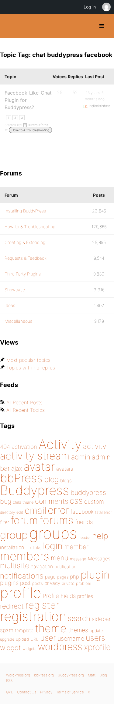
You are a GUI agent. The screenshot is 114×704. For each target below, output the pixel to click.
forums (57, 520)
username (70, 638)
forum (24, 520)
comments (51, 501)
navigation (42, 566)
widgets (29, 648)
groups (53, 533)
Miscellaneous (18, 321)
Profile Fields (59, 595)
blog (51, 479)
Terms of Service (70, 692)
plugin (95, 574)
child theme (23, 502)
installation (12, 547)
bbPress (21, 478)
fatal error (103, 512)
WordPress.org (18, 675)
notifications (21, 575)
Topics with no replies (30, 368)
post (25, 583)
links (37, 547)
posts (37, 583)
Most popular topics (28, 360)
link (28, 548)
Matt (91, 675)
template (24, 630)
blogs (65, 480)
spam (6, 630)
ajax (16, 468)
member (76, 547)
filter (4, 522)
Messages (99, 559)
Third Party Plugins (23, 273)
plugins (9, 582)
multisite (14, 565)
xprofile (97, 647)
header (84, 537)
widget (10, 648)
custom (94, 501)
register (42, 605)
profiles (85, 596)
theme (51, 628)
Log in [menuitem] (90, 6)
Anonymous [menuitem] (106, 7)
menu (59, 558)
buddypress (88, 492)
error (58, 510)
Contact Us (26, 692)
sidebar (101, 619)
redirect (12, 606)
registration (33, 616)
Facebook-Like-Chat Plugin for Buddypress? (28, 100)
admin (80, 457)
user (48, 637)
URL (34, 639)
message (78, 558)
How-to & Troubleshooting (30, 130)
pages (62, 577)
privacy (52, 583)
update (96, 630)
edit (19, 512)
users (95, 637)
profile (20, 593)
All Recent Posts (24, 402)
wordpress (60, 646)
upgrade (7, 639)
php (74, 576)
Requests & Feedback (26, 258)
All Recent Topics (25, 410)
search (79, 618)
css (76, 500)
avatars (64, 469)
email (35, 510)
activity (94, 446)
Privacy (46, 692)
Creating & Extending (25, 242)
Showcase (15, 289)
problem (83, 583)
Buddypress (34, 490)
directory (7, 512)
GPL (9, 692)
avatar (39, 466)
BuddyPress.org (10, 26)
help (100, 536)
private (68, 583)
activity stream (35, 455)
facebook (82, 512)
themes (78, 630)
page (50, 577)
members (24, 556)
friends (84, 521)
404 (5, 446)
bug (5, 501)
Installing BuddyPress (25, 210)
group (14, 535)
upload (22, 639)
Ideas (10, 305)
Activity (60, 444)
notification (65, 566)
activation (24, 446)
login (53, 545)
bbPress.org (44, 675)
